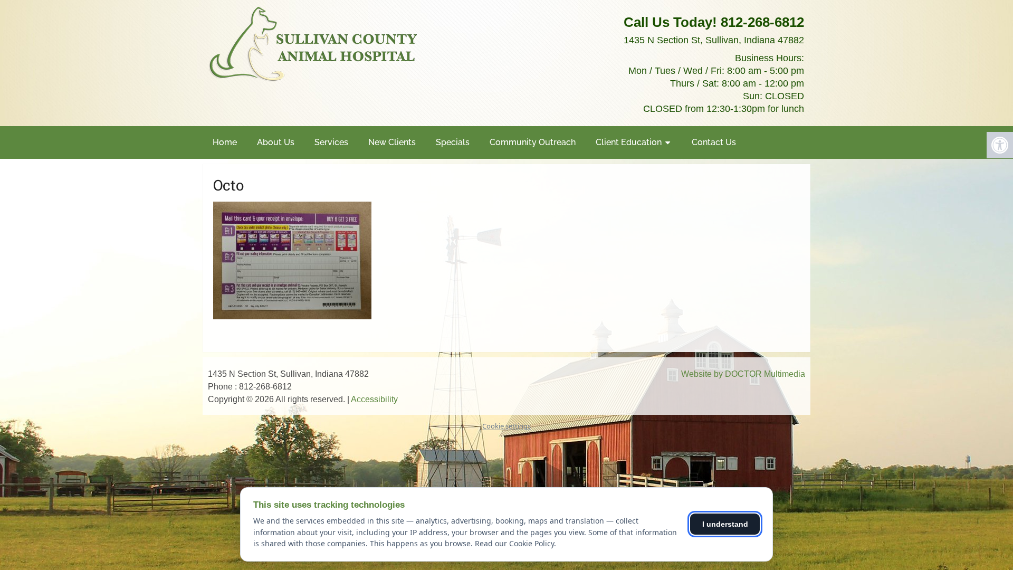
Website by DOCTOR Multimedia (743, 373)
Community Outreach (533, 142)
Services (331, 142)
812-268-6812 (762, 22)
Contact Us (714, 142)
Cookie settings (506, 426)
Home (225, 142)
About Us (275, 142)
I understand (725, 524)
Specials (453, 142)
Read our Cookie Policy (514, 543)
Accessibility (374, 399)
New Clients (392, 142)
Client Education (629, 142)
